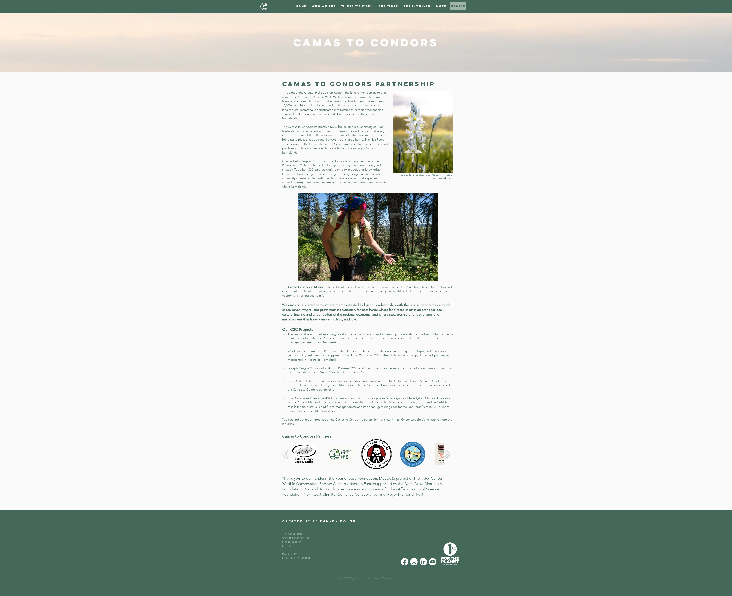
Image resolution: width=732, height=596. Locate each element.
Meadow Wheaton (327, 411)
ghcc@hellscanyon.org (431, 419)
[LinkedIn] (423, 561)
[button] (324, 6)
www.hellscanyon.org (295, 538)
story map (393, 419)
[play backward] (285, 454)
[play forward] (447, 454)
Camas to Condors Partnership (308, 127)
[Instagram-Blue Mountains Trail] (414, 561)
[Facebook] (404, 561)
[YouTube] (432, 561)
